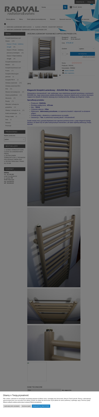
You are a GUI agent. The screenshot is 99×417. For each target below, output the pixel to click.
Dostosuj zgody (26, 406)
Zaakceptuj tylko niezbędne (11, 406)
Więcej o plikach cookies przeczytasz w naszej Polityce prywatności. (22, 402)
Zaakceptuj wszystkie (41, 406)
